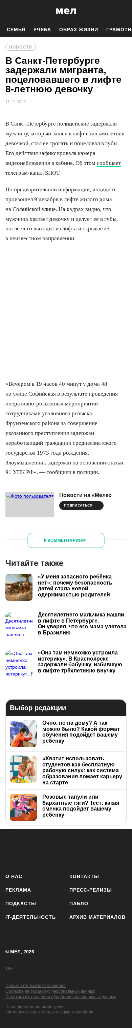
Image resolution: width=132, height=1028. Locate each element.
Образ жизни (78, 29)
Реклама (18, 890)
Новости (20, 47)
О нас (13, 876)
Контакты (84, 876)
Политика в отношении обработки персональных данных (60, 996)
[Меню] (122, 11)
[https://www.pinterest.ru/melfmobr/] (83, 849)
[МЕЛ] (66, 11)
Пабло (78, 903)
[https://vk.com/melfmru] (48, 849)
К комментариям (65, 540)
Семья (16, 29)
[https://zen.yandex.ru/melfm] (30, 849)
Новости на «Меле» (85, 495)
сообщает (109, 163)
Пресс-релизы (90, 890)
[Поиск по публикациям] (10, 11)
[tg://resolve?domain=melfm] (12, 849)
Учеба (42, 29)
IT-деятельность (30, 917)
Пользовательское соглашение (35, 985)
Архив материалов (97, 917)
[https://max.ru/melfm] (119, 849)
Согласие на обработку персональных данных (50, 991)
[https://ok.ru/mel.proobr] (101, 849)
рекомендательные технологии (63, 1012)
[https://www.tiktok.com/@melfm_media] (66, 849)
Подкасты (20, 903)
